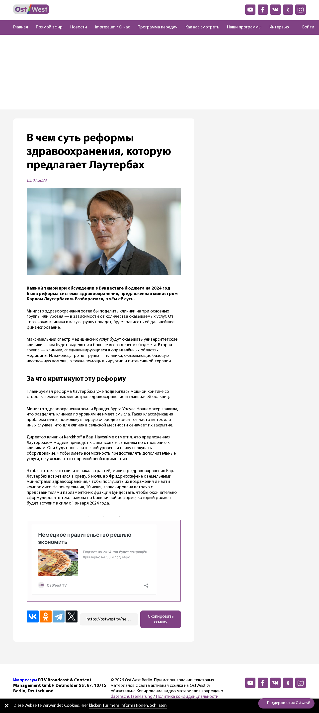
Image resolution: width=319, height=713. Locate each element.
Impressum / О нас (112, 27)
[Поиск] (293, 27)
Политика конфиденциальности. (187, 697)
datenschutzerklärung (132, 697)
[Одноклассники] (46, 616)
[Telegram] (59, 616)
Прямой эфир (49, 27)
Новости (78, 27)
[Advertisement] (159, 72)
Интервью (279, 27)
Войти (308, 27)
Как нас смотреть (202, 27)
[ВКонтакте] (33, 616)
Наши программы (244, 27)
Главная (20, 27)
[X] (72, 616)
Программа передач (157, 27)
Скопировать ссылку (161, 619)
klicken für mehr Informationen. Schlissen (128, 706)
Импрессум (25, 680)
